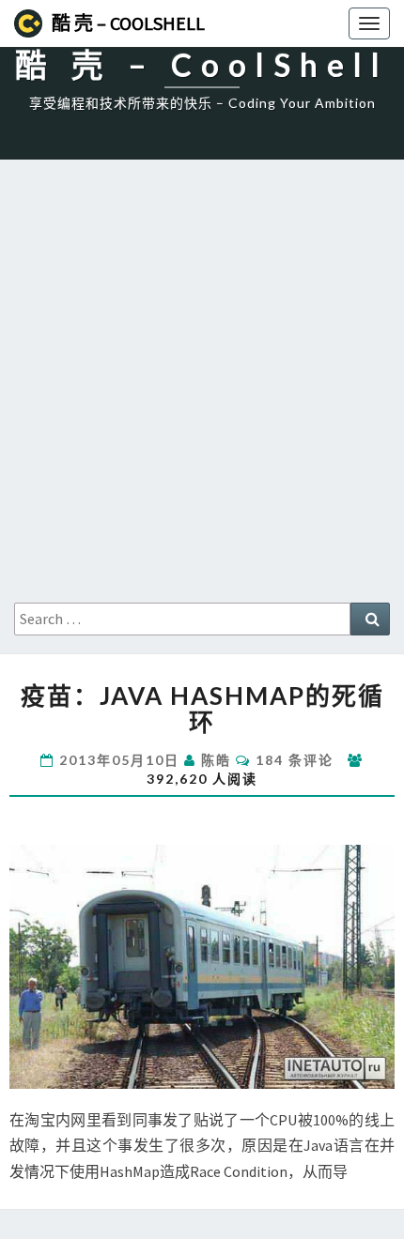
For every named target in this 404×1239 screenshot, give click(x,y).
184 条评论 (295, 760)
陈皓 (216, 760)
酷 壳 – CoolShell (128, 23)
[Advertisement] (202, 391)
